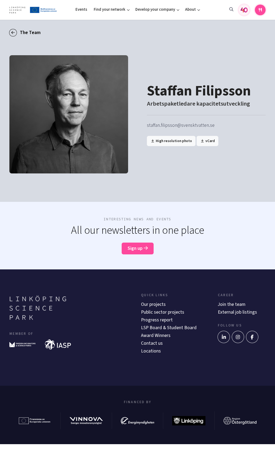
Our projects (153, 304)
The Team (30, 32)
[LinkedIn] (224, 337)
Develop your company (155, 9)
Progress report (157, 320)
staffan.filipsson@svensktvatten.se (181, 125)
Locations (151, 351)
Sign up (136, 248)
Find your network (109, 9)
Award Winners (156, 335)
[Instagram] (238, 337)
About (190, 9)
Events (81, 9)
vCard (210, 140)
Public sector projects (162, 312)
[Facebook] (252, 337)
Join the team (231, 304)
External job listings (237, 312)
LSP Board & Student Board (169, 327)
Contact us (152, 343)
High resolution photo (173, 140)
